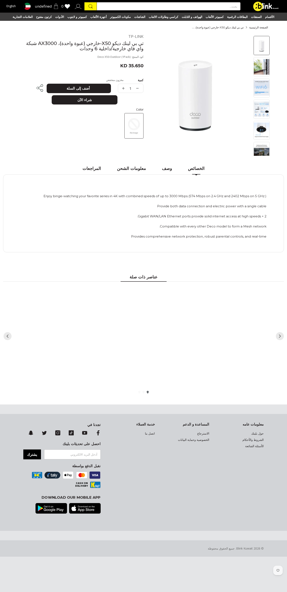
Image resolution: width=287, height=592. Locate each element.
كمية (141, 80)
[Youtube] (84, 433)
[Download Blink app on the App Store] (85, 508)
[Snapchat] (30, 433)
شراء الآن (85, 100)
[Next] (280, 336)
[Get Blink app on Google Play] (51, 508)
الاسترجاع (203, 433)
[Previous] (8, 336)
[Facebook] (98, 433)
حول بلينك (257, 433)
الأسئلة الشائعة (254, 446)
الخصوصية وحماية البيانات (193, 440)
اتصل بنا (150, 433)
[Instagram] (57, 433)
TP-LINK (136, 36)
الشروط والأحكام (253, 440)
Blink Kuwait (244, 548)
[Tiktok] (71, 433)
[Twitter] (44, 433)
